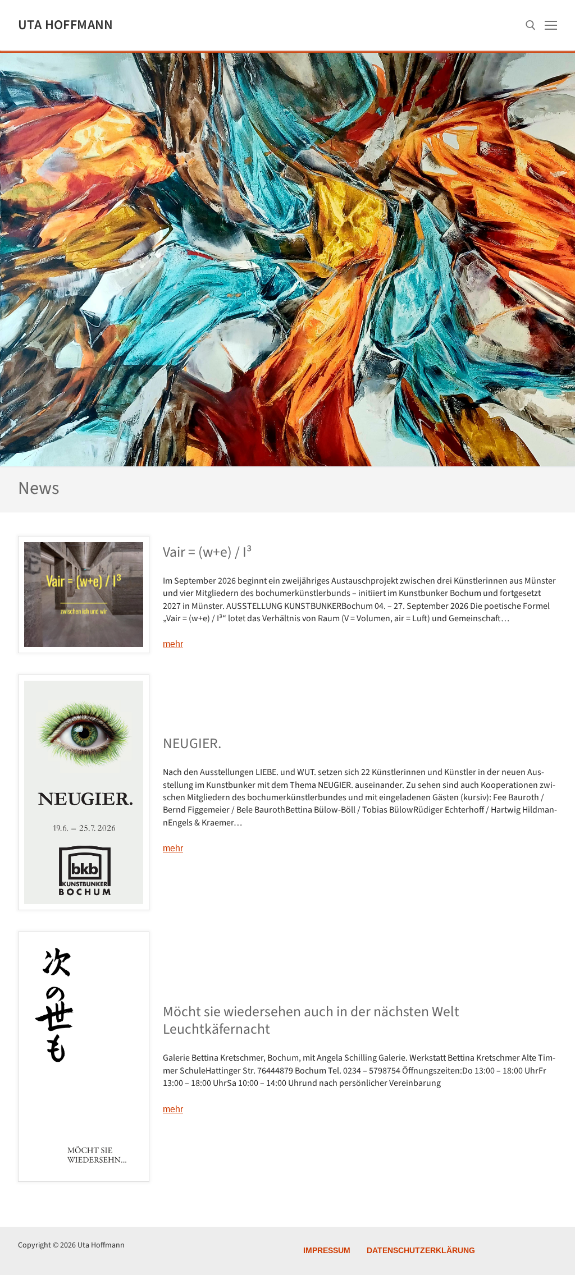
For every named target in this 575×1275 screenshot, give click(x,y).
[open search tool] (531, 25)
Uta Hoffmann (65, 25)
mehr (173, 644)
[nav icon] (551, 25)
